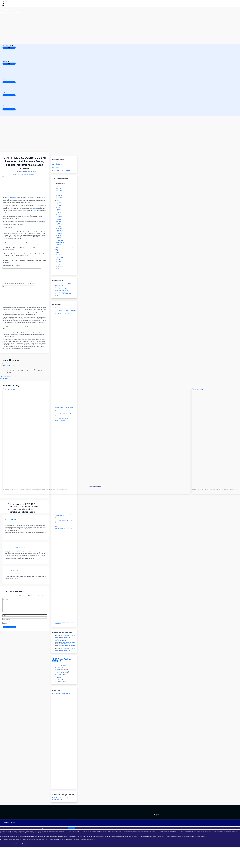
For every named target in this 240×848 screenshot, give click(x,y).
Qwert (56, 667)
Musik (58, 264)
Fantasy (59, 210)
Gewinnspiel (60, 190)
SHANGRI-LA (58, 287)
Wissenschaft (60, 245)
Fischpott (56, 661)
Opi (55, 677)
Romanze (59, 226)
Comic (58, 254)
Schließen (2, 846)
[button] (12, 46)
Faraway (57, 679)
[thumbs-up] (3, 5)
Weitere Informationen (62, 828)
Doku (58, 207)
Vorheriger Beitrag (5, 376)
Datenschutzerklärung (154, 815)
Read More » (6, 492)
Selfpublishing (60, 231)
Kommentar (59, 193)
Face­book (34, 208)
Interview (59, 192)
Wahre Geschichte (61, 242)
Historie (59, 212)
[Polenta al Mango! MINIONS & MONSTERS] (61, 167)
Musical (59, 219)
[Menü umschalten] (9, 48)
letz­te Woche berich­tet (12, 197)
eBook (58, 256)
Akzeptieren (71, 828)
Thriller (58, 238)
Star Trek (24, 174)
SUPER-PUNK (58, 674)
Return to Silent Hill (59, 664)
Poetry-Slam (60, 266)
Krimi (58, 217)
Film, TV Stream (61, 257)
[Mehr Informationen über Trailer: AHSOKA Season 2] (96, 389)
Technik (59, 237)
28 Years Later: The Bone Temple (62, 676)
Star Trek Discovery (31, 174)
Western (59, 244)
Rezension (59, 197)
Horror (58, 214)
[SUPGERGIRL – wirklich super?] (60, 168)
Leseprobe (59, 195)
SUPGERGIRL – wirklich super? (62, 292)
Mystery (59, 221)
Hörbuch (59, 261)
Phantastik (59, 224)
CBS (14, 174)
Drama (58, 209)
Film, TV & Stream (32, 171)
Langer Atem (57, 665)
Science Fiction (60, 230)
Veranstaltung (60, 270)
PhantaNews (7, 9)
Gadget (58, 259)
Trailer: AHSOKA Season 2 (96, 484)
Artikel (58, 185)
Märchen (59, 223)
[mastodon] (3, 2)
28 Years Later (58, 681)
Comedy (59, 205)
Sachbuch (59, 228)
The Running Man (59, 669)
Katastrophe (60, 216)
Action (58, 203)
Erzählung (59, 186)
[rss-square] (3, 4)
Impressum (156, 814)
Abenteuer (59, 202)
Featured (59, 188)
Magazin (59, 263)
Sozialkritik (59, 233)
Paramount (18, 174)
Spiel (58, 268)
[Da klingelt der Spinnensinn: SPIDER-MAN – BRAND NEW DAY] (61, 164)
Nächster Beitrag (4, 378)
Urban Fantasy (60, 240)
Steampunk (59, 235)
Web (58, 271)
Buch (58, 252)
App (58, 250)
